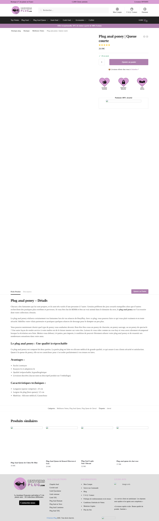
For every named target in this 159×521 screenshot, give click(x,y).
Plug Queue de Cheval (89, 408)
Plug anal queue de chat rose (127, 461)
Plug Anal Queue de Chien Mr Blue (24, 463)
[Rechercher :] (73, 10)
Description (27, 292)
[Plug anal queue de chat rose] (132, 442)
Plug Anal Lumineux (56, 507)
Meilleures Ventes (38, 31)
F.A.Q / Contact (132, 12)
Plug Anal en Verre (56, 504)
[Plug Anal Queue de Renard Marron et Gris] (62, 442)
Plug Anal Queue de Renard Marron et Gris (61, 462)
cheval (109, 408)
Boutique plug (16, 31)
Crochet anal (54, 488)
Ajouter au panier (129, 62)
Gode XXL (53, 497)
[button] (105, 45)
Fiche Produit (15, 292)
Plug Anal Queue (75, 408)
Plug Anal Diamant (56, 501)
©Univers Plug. (52, 518)
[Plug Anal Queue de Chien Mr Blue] (26, 443)
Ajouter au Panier (139, 291)
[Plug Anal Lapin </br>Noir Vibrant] (97, 442)
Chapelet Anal (54, 484)
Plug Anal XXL (55, 511)
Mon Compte (117, 12)
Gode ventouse (54, 494)
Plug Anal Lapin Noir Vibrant (87, 462)
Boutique (27, 31)
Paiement (145, 12)
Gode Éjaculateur (55, 491)
